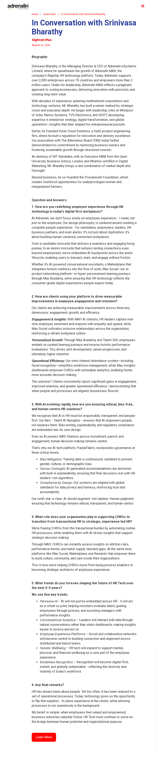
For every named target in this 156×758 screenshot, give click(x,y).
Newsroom (49, 14)
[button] (143, 6)
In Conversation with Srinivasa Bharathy (83, 14)
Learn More (44, 737)
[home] (18, 5)
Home (35, 14)
